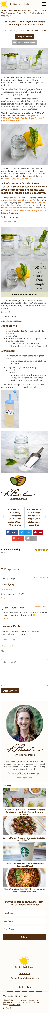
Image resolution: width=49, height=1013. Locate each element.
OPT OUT (7, 1008)
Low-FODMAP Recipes (20, 10)
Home (4, 10)
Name (4, 651)
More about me (24, 777)
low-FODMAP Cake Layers (19, 178)
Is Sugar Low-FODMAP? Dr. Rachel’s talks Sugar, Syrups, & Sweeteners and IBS (22, 118)
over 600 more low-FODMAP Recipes (22, 210)
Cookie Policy (15, 1005)
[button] (24, 42)
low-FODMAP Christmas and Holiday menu (25, 207)
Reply (3, 598)
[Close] (46, 993)
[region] (24, 1002)
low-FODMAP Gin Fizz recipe (19, 200)
